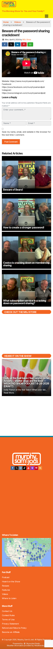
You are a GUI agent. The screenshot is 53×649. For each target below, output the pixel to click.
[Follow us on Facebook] (12, 468)
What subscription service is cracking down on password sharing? (24, 302)
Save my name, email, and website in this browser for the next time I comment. (26, 133)
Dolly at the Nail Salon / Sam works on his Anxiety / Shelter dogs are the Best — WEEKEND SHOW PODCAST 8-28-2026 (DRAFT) (26, 382)
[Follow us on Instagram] (20, 468)
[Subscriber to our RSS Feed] (40, 468)
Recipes (5, 585)
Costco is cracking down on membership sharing (26, 264)
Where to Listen (9, 598)
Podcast (5, 577)
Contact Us (7, 611)
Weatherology (40, 645)
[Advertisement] (26, 415)
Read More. (9, 392)
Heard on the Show (11, 581)
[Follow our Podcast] (32, 468)
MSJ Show (27, 39)
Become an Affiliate (11, 632)
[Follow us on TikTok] (24, 468)
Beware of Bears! (13, 189)
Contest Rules (8, 615)
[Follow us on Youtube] (28, 468)
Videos (5, 594)
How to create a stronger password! (23, 227)
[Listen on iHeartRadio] (36, 468)
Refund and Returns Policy (14, 628)
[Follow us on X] (16, 468)
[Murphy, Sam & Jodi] (26, 459)
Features (6, 590)
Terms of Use (8, 619)
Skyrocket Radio (33, 643)
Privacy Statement (10, 623)
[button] (46, 15)
